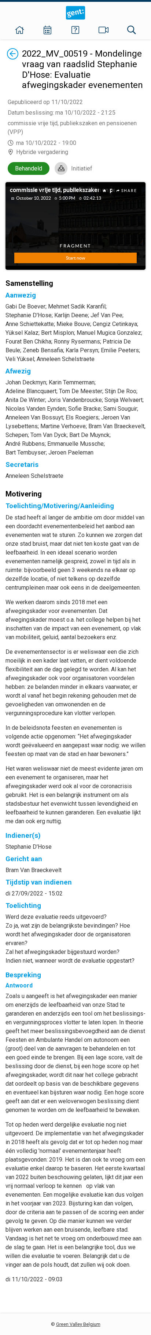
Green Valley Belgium (78, 1324)
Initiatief (81, 168)
